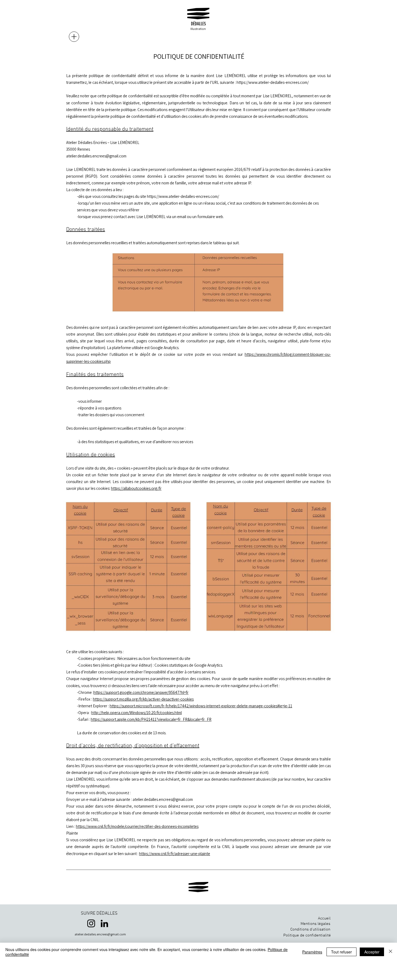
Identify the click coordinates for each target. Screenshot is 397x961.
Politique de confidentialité (307, 935)
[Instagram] (91, 923)
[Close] (390, 952)
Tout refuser (341, 952)
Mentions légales (315, 923)
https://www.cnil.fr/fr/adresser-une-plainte (174, 853)
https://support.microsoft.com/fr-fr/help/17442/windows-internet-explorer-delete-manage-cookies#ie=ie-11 (201, 705)
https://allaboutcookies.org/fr (136, 488)
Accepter (371, 952)
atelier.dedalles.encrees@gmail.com (96, 156)
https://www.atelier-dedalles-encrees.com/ (273, 82)
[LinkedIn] (104, 923)
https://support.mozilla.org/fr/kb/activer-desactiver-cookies (143, 699)
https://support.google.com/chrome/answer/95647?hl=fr (141, 692)
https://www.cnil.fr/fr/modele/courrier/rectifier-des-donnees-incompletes (137, 826)
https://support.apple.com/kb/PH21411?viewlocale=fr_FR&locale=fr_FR (151, 719)
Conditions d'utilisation (310, 929)
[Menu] (74, 37)
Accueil (324, 918)
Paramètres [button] (312, 952)
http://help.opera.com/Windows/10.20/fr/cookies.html (136, 712)
